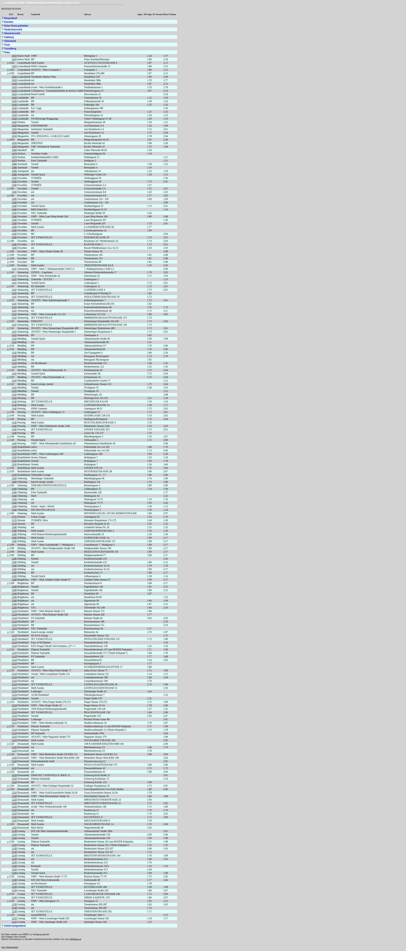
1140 (14, 408)
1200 (14, 579)
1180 (14, 527)
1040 (14, 122)
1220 (14, 747)
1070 (14, 153)
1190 (14, 537)
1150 (14, 447)
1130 (14, 398)
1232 (14, 918)
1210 (14, 611)
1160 (14, 478)
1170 (14, 516)
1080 (14, 164)
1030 (14, 97)
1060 (14, 150)
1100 (14, 178)
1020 (14, 66)
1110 (14, 268)
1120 (14, 338)
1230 (14, 831)
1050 (14, 125)
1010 (14, 55)
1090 (14, 171)
